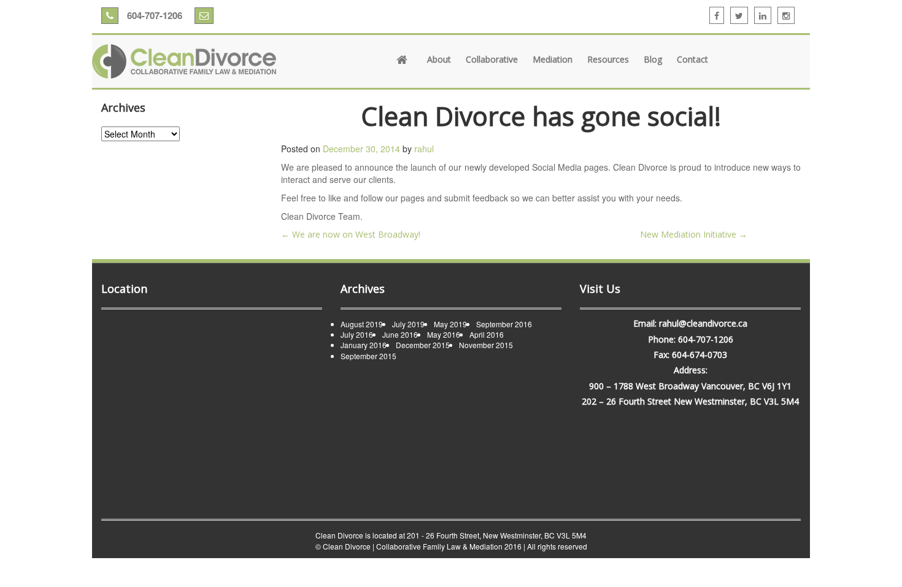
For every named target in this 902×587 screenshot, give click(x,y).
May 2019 (450, 324)
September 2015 (368, 356)
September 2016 (504, 324)
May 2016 (443, 334)
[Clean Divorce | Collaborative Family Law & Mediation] (184, 61)
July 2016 (357, 334)
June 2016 (400, 334)
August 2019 (362, 324)
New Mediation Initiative (693, 234)
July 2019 (408, 324)
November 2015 (486, 345)
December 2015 (423, 345)
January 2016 (364, 345)
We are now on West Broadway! (350, 234)
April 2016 (486, 334)
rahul (424, 148)
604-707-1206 (153, 15)
